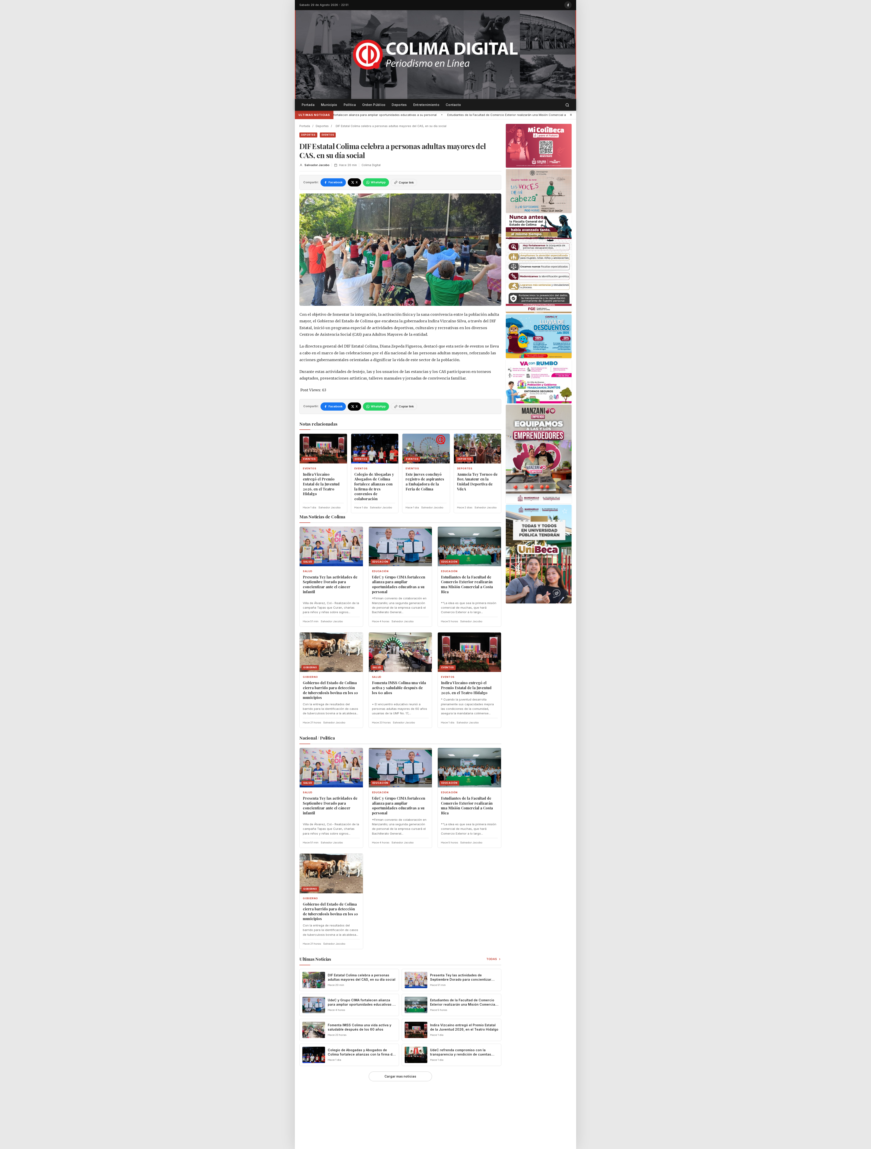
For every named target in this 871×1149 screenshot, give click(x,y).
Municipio (329, 105)
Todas (491, 959)
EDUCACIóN (380, 571)
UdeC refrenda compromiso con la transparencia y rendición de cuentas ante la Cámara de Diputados (460, 1054)
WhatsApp (378, 182)
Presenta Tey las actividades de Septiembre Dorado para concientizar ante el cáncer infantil (330, 584)
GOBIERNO (310, 677)
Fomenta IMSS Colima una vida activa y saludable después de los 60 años (399, 687)
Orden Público (374, 105)
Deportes (399, 105)
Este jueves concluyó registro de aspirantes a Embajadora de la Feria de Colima (425, 481)
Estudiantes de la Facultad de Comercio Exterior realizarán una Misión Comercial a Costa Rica (352, 115)
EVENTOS (328, 134)
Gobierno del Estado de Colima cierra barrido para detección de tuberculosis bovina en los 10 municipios (506, 115)
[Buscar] (567, 105)
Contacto (453, 105)
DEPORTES (308, 134)
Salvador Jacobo (316, 165)
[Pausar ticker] (571, 115)
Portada (308, 105)
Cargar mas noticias (400, 1076)
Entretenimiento (426, 105)
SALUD (307, 571)
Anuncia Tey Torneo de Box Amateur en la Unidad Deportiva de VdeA (477, 481)
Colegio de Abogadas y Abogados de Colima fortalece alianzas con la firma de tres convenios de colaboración (374, 486)
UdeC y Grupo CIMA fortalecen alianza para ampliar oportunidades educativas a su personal (398, 584)
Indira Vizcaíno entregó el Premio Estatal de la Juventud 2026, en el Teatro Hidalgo (321, 484)
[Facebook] (568, 5)
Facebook (335, 182)
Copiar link (406, 182)
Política (350, 105)
